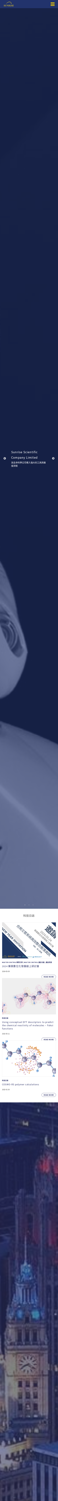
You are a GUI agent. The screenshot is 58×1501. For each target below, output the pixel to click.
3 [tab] (33, 904)
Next (53, 458)
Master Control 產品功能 (34, 962)
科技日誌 (5, 1018)
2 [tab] (29, 904)
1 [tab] (25, 904)
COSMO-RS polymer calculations (20, 1084)
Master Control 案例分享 (12, 962)
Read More (49, 977)
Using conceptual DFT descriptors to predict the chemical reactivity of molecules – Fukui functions (28, 1025)
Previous (4, 458)
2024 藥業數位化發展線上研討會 (20, 966)
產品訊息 (49, 962)
